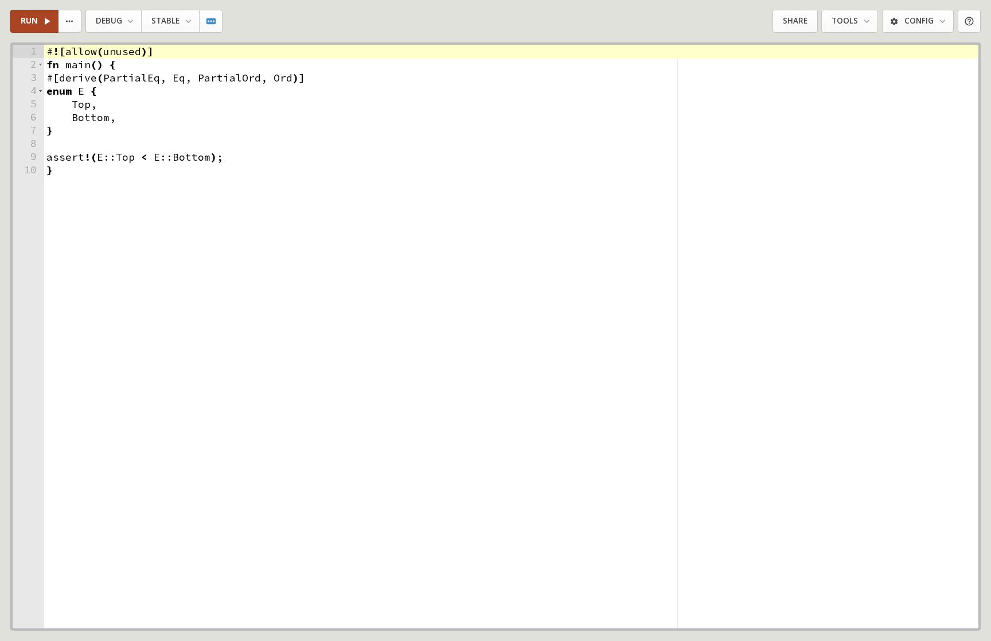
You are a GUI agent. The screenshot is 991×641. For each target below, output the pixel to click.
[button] (40, 64)
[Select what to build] (70, 21)
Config (919, 20)
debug (109, 20)
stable (165, 20)
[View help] (969, 21)
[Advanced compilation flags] (211, 21)
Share (795, 20)
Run (29, 20)
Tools (845, 20)
